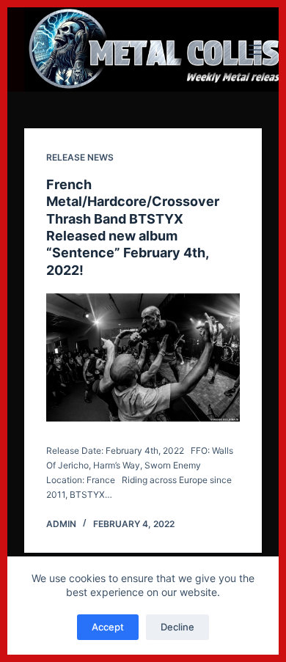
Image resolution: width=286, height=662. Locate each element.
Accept (108, 627)
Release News (80, 157)
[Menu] (255, 49)
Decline (177, 627)
